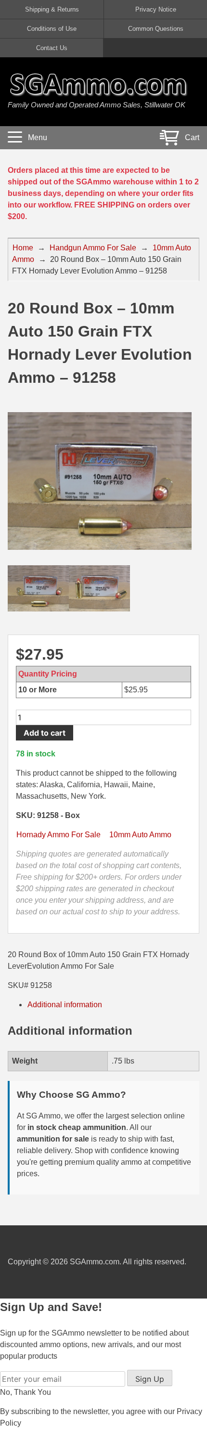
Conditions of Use (52, 28)
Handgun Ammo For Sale (93, 248)
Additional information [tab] (64, 1004)
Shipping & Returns (52, 9)
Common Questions (155, 28)
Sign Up (149, 1379)
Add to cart (44, 733)
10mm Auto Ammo (140, 835)
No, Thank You (25, 1392)
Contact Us (51, 48)
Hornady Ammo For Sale (58, 835)
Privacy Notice (155, 9)
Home (23, 248)
